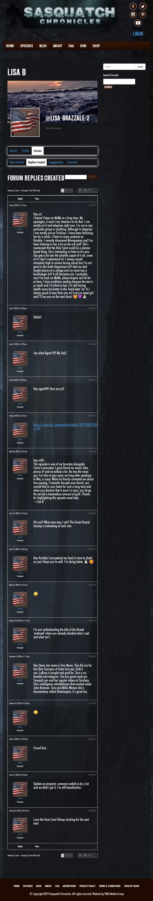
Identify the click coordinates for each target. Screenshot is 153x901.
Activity (13, 151)
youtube (138, 23)
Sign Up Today (131, 886)
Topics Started (16, 162)
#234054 (92, 584)
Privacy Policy (87, 886)
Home (10, 46)
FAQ (71, 46)
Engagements (56, 162)
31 (90, 190)
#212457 (92, 739)
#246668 (92, 344)
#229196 (92, 620)
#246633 (92, 379)
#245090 (92, 451)
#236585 (92, 549)
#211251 (92, 774)
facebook (133, 6)
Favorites (72, 162)
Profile (25, 151)
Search (140, 66)
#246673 (92, 308)
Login (138, 33)
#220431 (92, 656)
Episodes (26, 46)
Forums (38, 151)
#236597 (92, 513)
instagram (133, 15)
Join (83, 46)
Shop (96, 46)
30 (85, 190)
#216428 (92, 703)
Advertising (69, 886)
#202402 (92, 810)
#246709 (92, 205)
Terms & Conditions (110, 886)
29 (80, 190)
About (57, 46)
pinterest (143, 15)
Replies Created (36, 162)
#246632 (92, 415)
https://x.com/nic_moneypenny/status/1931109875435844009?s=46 (70, 426)
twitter (143, 6)
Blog (43, 46)
